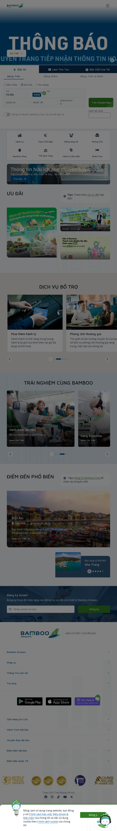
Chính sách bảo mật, (40, 814)
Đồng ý (93, 815)
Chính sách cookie (47, 821)
